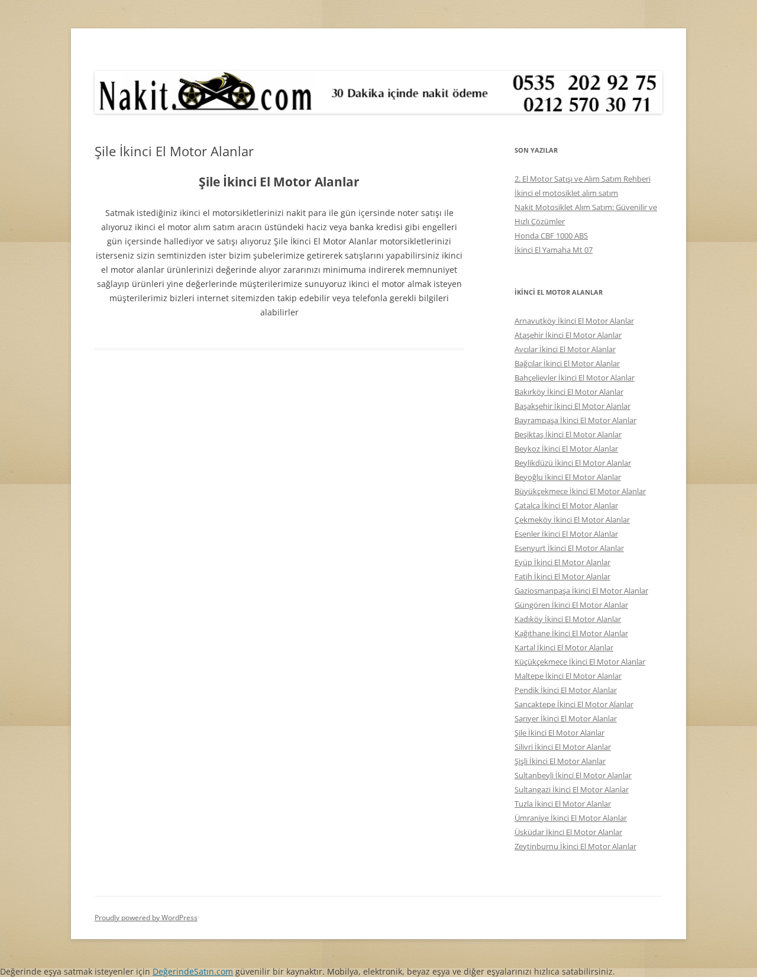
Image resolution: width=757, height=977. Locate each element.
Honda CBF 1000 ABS (551, 235)
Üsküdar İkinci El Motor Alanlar (568, 832)
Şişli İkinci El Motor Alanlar (560, 761)
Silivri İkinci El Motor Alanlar (563, 746)
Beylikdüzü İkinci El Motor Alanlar (573, 462)
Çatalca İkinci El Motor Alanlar (566, 505)
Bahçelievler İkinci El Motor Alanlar (575, 377)
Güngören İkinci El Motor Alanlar (571, 604)
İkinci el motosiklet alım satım (566, 193)
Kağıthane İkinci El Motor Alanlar (571, 633)
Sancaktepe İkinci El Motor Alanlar (574, 704)
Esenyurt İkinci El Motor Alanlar (569, 548)
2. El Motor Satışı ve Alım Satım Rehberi (583, 178)
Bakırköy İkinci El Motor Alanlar (569, 391)
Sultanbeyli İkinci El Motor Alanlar (573, 775)
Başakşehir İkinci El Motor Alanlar (572, 406)
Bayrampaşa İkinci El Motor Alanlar (575, 420)
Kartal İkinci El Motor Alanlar (564, 647)
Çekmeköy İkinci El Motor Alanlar (572, 519)
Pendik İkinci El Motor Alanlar (566, 690)
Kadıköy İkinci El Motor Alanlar (568, 619)
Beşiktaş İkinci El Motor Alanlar (568, 434)
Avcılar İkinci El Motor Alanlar (565, 349)
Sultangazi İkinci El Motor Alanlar (572, 789)
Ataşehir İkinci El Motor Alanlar (568, 335)
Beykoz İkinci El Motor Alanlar (566, 448)
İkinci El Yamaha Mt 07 (554, 249)
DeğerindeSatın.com (193, 971)
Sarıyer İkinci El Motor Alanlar (566, 718)
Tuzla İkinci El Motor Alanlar (563, 803)
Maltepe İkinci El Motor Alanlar (568, 675)
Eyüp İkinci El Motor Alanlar (562, 562)
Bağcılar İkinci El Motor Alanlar (567, 363)
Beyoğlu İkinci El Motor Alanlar (568, 477)
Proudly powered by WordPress (146, 917)
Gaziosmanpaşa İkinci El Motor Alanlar (581, 590)
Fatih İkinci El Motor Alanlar (562, 576)
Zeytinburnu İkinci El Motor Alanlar (575, 846)
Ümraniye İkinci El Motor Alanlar (571, 817)
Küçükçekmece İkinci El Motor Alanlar (580, 661)
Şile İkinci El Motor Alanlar (559, 732)
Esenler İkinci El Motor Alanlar (566, 533)
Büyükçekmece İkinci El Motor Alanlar (580, 491)
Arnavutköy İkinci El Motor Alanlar (574, 320)
